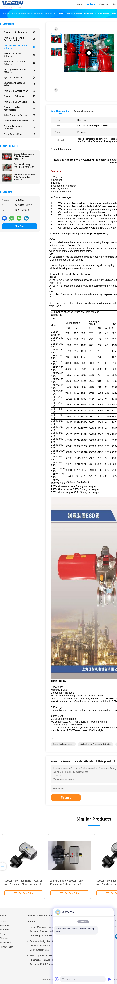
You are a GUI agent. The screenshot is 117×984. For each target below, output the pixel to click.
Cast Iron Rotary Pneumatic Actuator (24, 165)
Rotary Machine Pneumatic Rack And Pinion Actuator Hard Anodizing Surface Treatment (45, 931)
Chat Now (19, 226)
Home (3, 921)
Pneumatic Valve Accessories (20, 108)
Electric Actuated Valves (20, 121)
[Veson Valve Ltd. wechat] (19, 218)
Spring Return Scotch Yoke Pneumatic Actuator (24, 156)
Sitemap (4, 938)
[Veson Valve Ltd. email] (4, 218)
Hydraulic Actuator (20, 77)
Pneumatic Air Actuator (20, 32)
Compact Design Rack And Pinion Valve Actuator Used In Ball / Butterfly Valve (44, 945)
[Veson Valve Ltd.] (13, 4)
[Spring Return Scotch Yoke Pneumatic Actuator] (7, 157)
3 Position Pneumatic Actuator (20, 62)
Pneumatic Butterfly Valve (20, 91)
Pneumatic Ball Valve (20, 96)
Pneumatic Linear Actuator (20, 54)
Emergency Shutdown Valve (20, 84)
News (2, 934)
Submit (66, 797)
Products (4, 925)
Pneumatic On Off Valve (20, 102)
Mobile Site (5, 942)
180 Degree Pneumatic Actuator (20, 70)
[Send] (109, 979)
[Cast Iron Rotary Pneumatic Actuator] (7, 167)
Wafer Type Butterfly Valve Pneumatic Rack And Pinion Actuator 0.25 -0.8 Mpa (43, 959)
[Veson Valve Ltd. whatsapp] (11, 218)
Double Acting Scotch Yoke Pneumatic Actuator (24, 177)
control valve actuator (63, 744)
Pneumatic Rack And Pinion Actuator (20, 39)
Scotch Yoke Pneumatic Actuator (20, 47)
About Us (4, 930)
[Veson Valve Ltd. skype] (26, 218)
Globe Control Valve (20, 134)
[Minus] (109, 912)
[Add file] (57, 979)
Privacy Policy (6, 947)
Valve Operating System (20, 115)
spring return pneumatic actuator (95, 744)
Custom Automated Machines (20, 127)
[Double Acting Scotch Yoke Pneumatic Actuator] (7, 177)
